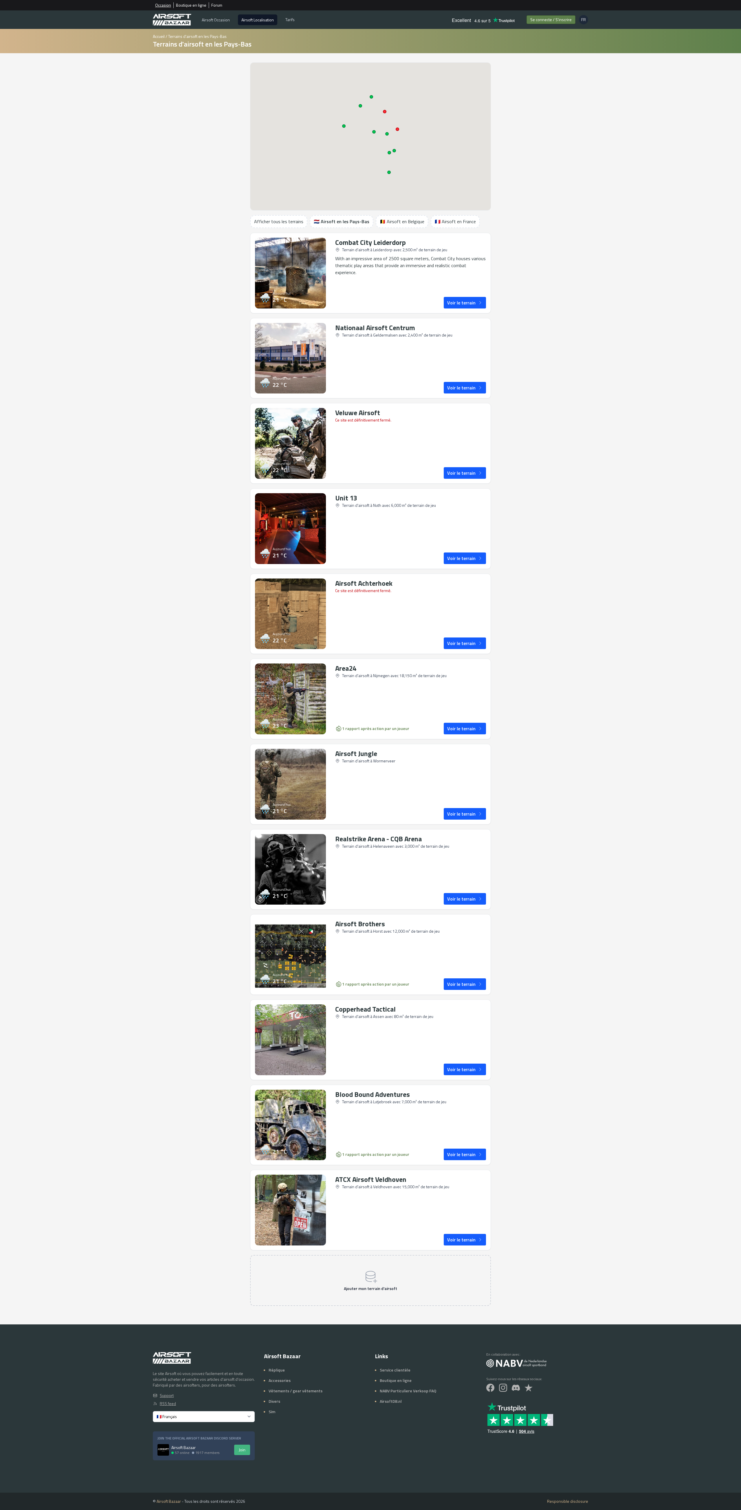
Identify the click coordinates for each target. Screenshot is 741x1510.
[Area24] (290, 698)
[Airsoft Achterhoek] (290, 614)
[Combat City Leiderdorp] (290, 273)
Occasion (163, 5)
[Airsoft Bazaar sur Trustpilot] (528, 1388)
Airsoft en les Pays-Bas (341, 221)
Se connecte (551, 19)
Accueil (159, 36)
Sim (272, 1412)
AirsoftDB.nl (391, 1401)
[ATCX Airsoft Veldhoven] (290, 1210)
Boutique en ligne (191, 5)
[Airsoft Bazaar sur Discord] (516, 1388)
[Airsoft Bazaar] (172, 19)
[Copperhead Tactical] (290, 1039)
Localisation (257, 20)
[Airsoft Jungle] (290, 784)
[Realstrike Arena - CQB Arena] (290, 869)
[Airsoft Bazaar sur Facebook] (490, 1388)
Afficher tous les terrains (278, 221)
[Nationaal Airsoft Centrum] (290, 358)
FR (584, 20)
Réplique (277, 1370)
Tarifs (290, 19)
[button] (344, 126)
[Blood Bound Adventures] (290, 1125)
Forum (216, 5)
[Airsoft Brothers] (290, 954)
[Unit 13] (290, 528)
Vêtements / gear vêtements (295, 1391)
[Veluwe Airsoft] (290, 443)
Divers (274, 1401)
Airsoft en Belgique (402, 221)
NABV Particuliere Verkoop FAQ (408, 1391)
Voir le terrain (461, 302)
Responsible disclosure (567, 1501)
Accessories (280, 1380)
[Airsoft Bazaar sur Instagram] (503, 1388)
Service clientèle (395, 1370)
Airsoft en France (455, 221)
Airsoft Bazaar (169, 1501)
